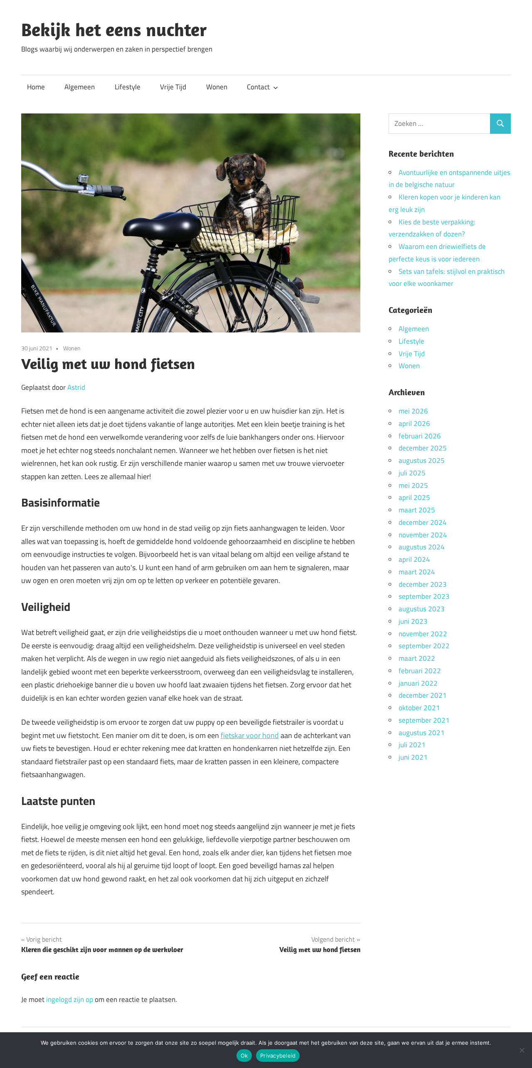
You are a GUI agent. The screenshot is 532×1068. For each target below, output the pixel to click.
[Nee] (521, 1050)
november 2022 (423, 633)
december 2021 (423, 695)
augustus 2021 (422, 732)
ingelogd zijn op (69, 999)
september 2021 (424, 720)
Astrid (76, 387)
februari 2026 (420, 436)
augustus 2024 (422, 546)
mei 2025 (413, 485)
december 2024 (423, 522)
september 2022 (424, 645)
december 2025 (423, 448)
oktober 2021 (419, 707)
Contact (258, 86)
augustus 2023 (422, 608)
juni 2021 (413, 757)
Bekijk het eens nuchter (114, 29)
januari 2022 (418, 683)
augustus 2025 (422, 460)
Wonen (216, 86)
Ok (244, 1055)
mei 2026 (413, 411)
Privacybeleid (278, 1055)
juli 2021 (412, 744)
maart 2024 (417, 571)
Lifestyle (127, 86)
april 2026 (414, 423)
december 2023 (423, 584)
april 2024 (414, 559)
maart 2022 (417, 658)
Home (36, 86)
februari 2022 (420, 670)
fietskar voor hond (250, 735)
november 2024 (423, 534)
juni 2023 (413, 621)
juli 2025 (412, 473)
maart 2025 (417, 509)
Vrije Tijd (173, 86)
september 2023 (424, 596)
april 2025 (414, 497)
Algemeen (79, 86)
